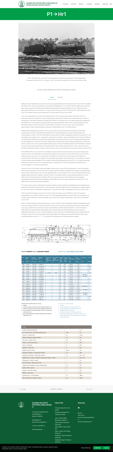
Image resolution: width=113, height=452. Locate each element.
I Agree (106, 447)
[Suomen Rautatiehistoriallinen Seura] (38, 4)
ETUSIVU (65, 4)
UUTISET (73, 4)
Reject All (97, 447)
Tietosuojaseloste (37, 429)
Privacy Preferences (86, 447)
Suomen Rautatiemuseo (85, 422)
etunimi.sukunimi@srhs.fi (39, 422)
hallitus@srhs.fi (36, 420)
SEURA (81, 4)
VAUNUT (97, 4)
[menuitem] (65, 4)
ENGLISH (105, 4)
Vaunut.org (81, 415)
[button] (111, 4)
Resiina (80, 413)
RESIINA (89, 4)
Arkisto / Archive (56, 389)
